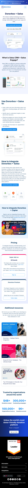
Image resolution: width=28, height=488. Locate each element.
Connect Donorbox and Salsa (10, 185)
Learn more (20, 264)
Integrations (5, 470)
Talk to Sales (14, 298)
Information (5, 463)
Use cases (4, 467)
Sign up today (14, 432)
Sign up (14, 275)
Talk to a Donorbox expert (9, 129)
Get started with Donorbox (14, 25)
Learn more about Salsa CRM (14, 29)
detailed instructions (19, 217)
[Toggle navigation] (25, 7)
